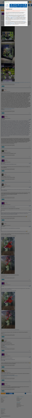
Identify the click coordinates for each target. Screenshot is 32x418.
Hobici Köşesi (12, 22)
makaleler (9, 16)
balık (15, 16)
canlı (20, 16)
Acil (14, 23)
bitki (17, 16)
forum (6, 16)
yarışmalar (12, 16)
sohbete (10, 17)
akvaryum (23, 16)
